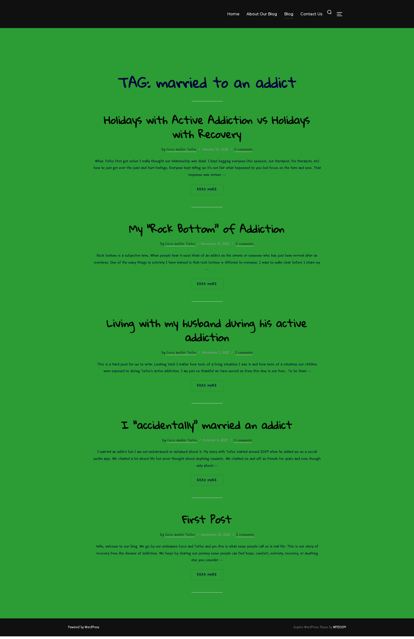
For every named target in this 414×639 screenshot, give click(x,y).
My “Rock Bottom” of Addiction (206, 228)
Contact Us (311, 14)
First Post (207, 519)
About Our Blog (262, 14)
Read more (210, 189)
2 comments (244, 352)
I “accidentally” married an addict (206, 425)
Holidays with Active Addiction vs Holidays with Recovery (207, 127)
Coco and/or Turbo (181, 149)
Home (233, 14)
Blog (288, 14)
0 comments (243, 149)
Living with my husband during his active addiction (207, 330)
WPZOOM (339, 627)
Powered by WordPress (83, 627)
